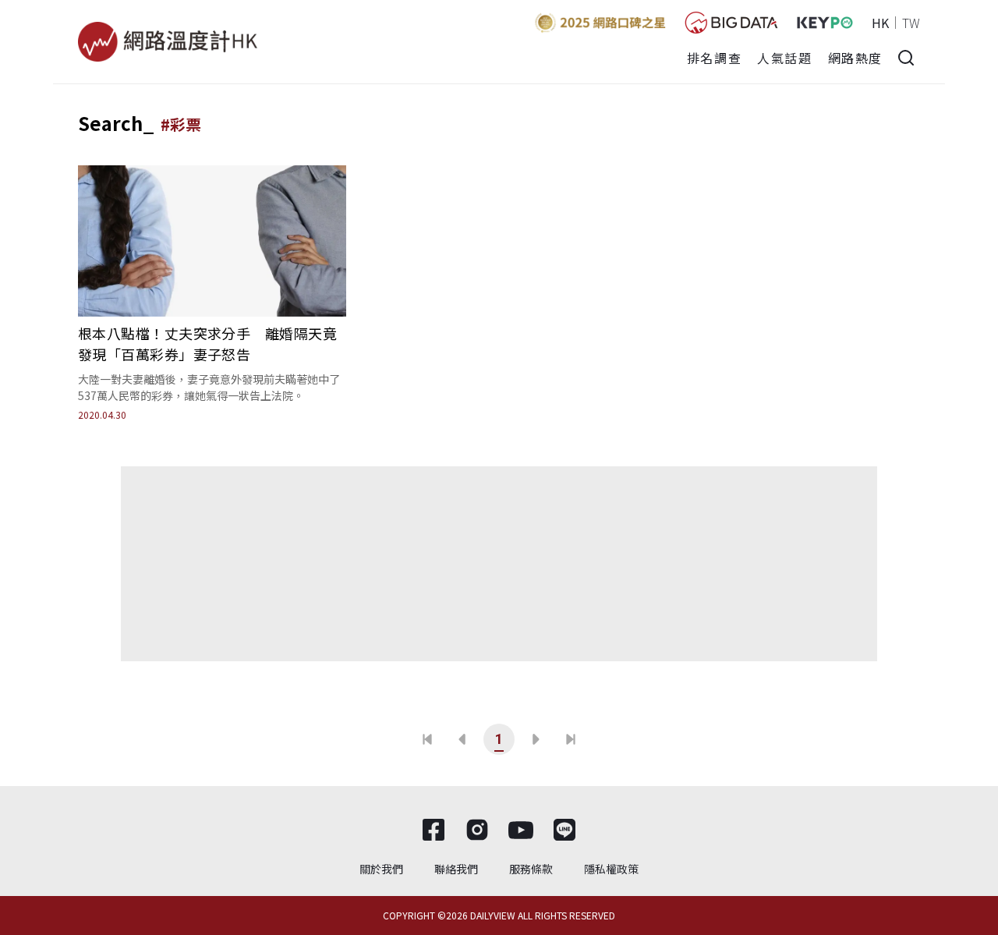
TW (911, 22)
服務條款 (531, 869)
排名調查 (714, 57)
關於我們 (381, 869)
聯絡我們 (456, 869)
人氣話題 (784, 57)
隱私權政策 (611, 869)
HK (880, 22)
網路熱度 (855, 57)
